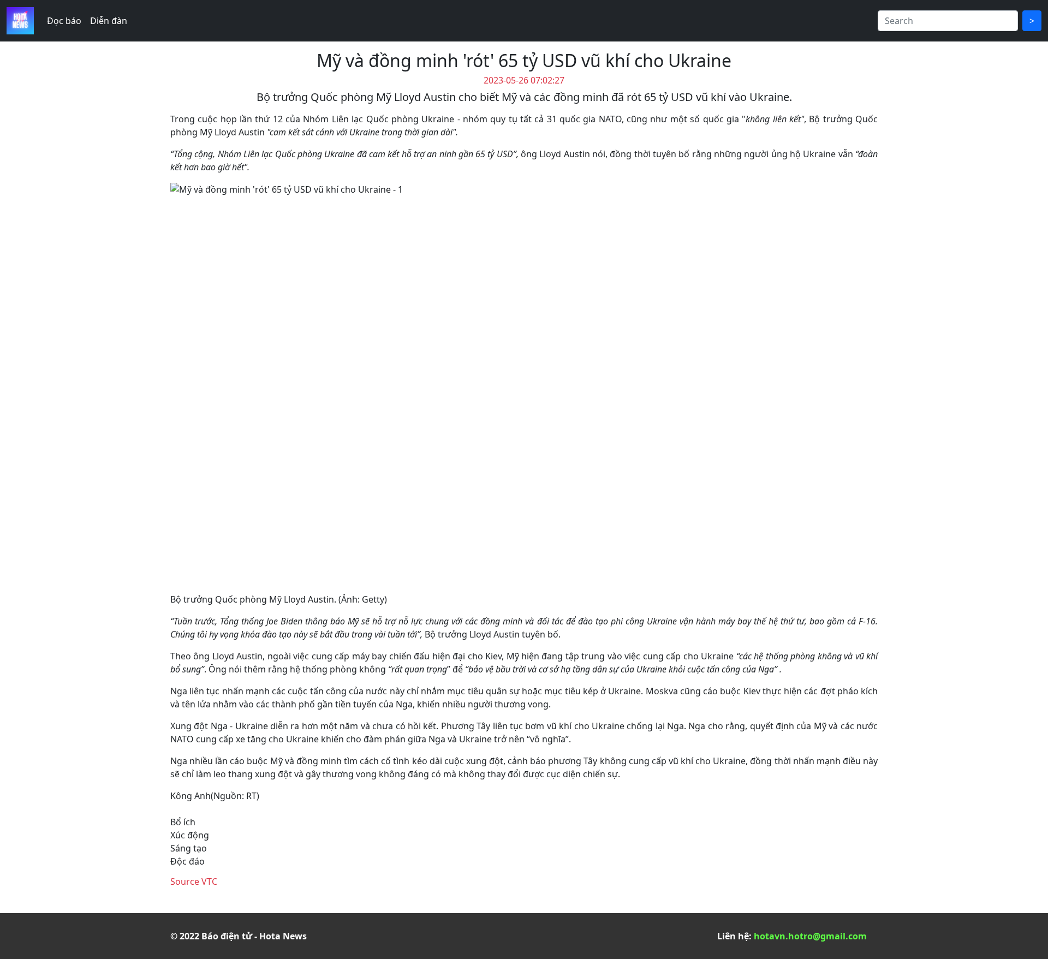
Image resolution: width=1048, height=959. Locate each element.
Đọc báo (64, 21)
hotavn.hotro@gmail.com (810, 936)
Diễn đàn (108, 21)
